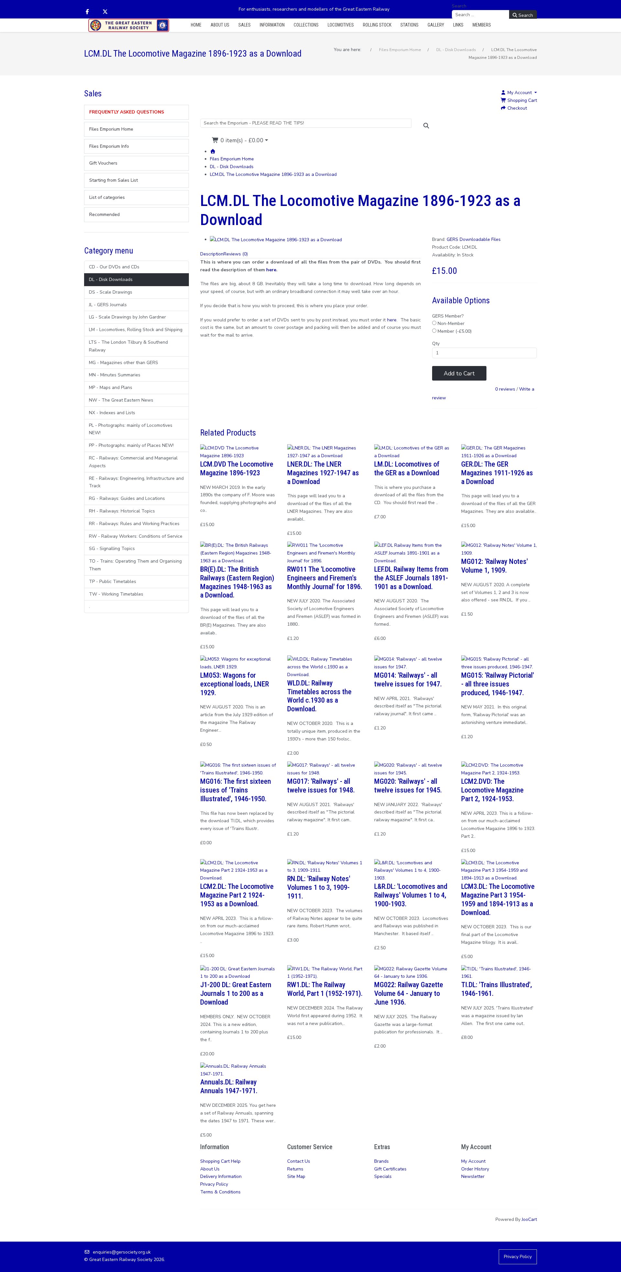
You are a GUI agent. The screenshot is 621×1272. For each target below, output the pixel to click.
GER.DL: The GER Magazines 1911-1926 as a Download (497, 473)
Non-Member (450, 323)
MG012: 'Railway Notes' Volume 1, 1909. (494, 565)
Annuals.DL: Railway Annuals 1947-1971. (228, 1086)
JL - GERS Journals (108, 305)
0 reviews (505, 389)
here (271, 270)
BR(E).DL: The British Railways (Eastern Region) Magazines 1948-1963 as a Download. (237, 582)
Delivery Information (221, 1176)
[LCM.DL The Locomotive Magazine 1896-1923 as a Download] (276, 239)
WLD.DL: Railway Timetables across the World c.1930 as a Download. (319, 696)
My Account (473, 1161)
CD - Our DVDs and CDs (114, 267)
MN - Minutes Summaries (114, 375)
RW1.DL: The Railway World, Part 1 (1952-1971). (325, 988)
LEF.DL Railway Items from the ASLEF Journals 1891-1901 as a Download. (411, 578)
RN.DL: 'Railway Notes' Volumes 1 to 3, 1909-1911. (318, 887)
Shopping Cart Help (220, 1161)
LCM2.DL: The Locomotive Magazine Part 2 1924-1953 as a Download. (237, 895)
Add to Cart (459, 373)
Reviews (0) (235, 254)
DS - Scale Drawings (110, 292)
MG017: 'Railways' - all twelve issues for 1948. (321, 785)
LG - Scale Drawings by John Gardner (127, 317)
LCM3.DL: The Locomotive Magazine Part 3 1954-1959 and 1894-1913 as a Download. (498, 899)
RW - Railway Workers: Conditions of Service (135, 536)
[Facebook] (87, 12)
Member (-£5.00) (454, 331)
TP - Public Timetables (112, 581)
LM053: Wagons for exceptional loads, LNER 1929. (234, 684)
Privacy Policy (214, 1184)
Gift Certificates (390, 1169)
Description (211, 254)
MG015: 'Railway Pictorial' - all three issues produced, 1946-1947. (497, 684)
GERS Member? (447, 316)
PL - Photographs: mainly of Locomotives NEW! (130, 429)
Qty (436, 343)
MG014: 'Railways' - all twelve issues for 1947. (408, 679)
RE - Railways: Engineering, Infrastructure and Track (136, 482)
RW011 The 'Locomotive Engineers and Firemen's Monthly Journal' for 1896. (324, 578)
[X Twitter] (105, 12)
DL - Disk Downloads (111, 279)
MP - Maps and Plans (110, 387)
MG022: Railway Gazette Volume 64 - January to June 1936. (408, 993)
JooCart (529, 1219)
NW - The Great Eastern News (121, 400)
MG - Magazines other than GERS (123, 363)
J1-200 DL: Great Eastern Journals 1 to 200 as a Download (235, 993)
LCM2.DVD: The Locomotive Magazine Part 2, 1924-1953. (492, 790)
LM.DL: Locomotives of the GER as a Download (407, 468)
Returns (295, 1169)
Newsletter (473, 1176)
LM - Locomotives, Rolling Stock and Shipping (135, 330)
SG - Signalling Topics (112, 548)
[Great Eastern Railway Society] (128, 25)
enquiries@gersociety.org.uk (122, 1252)
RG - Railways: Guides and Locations (127, 498)
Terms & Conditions (220, 1192)
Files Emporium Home (232, 159)
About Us (210, 1169)
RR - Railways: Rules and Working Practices (134, 524)
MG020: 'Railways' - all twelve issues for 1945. (408, 785)
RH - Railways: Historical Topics (122, 511)
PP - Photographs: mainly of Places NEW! (131, 445)
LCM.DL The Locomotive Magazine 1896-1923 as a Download (273, 174)
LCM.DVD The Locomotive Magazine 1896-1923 (236, 468)
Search (459, 6)
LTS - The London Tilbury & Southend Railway (128, 346)
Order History (475, 1169)
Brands (381, 1161)
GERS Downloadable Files (474, 239)
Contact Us (298, 1161)
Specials (383, 1176)
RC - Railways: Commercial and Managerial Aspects (133, 462)
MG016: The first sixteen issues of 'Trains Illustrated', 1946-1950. (235, 790)
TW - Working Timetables (116, 594)
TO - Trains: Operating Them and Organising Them (135, 565)
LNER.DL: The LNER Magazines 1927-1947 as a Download (323, 473)
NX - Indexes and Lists (112, 413)
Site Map (296, 1176)
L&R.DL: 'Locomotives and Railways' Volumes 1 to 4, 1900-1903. (410, 895)
